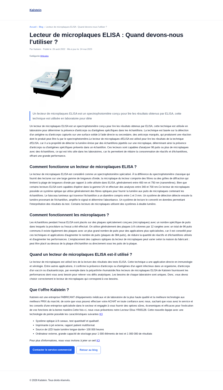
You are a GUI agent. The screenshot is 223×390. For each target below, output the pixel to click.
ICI (101, 314)
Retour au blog (89, 349)
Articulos (44, 56)
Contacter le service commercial (52, 349)
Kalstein (35, 10)
